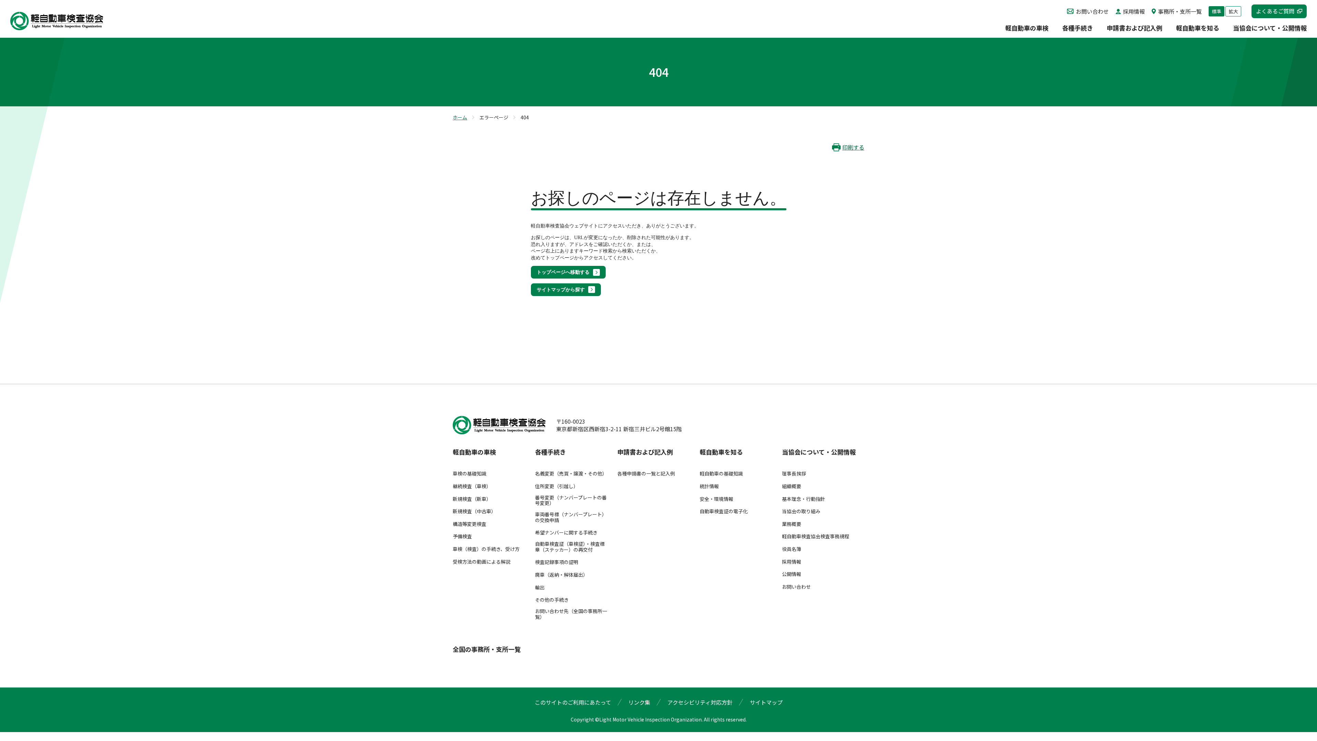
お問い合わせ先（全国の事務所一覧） (571, 614)
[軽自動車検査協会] (56, 21)
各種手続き (1077, 28)
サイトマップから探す (561, 289)
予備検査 (462, 536)
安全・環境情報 (716, 499)
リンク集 (639, 702)
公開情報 (791, 574)
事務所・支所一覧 (1180, 11)
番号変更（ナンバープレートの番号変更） (571, 500)
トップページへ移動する (563, 272)
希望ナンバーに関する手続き (566, 533)
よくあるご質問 (1275, 11)
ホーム (460, 117)
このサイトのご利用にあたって (573, 702)
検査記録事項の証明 (556, 562)
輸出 (540, 587)
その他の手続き (552, 600)
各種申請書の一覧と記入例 (646, 474)
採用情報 (1134, 11)
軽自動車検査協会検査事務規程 (815, 536)
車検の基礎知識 (469, 474)
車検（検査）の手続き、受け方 (486, 549)
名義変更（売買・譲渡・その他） (571, 474)
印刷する (853, 147)
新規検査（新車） (472, 499)
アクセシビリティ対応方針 (700, 702)
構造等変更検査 (469, 524)
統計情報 (709, 486)
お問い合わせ (1092, 11)
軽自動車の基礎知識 (721, 474)
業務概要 (791, 524)
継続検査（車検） (472, 486)
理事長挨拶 (794, 474)
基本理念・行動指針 (803, 499)
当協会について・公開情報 (1270, 28)
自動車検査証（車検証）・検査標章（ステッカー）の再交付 (570, 547)
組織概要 (791, 486)
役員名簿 (791, 549)
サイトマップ (766, 702)
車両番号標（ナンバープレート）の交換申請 (571, 517)
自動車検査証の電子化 (724, 511)
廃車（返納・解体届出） (561, 575)
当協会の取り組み (801, 511)
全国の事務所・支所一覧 (487, 649)
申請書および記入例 (1134, 28)
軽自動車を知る (1197, 28)
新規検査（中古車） (474, 511)
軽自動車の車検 (1026, 28)
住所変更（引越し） (556, 486)
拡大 (1233, 11)
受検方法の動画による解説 (481, 562)
